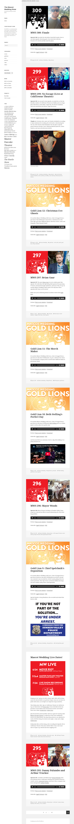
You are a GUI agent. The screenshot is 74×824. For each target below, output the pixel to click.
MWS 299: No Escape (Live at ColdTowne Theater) (46, 95)
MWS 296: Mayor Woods (43, 505)
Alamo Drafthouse (10, 106)
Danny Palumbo (56, 777)
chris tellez (6, 116)
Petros (15, 150)
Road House (7, 153)
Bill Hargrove (56, 380)
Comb (57, 242)
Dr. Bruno (60, 533)
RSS (46, 52)
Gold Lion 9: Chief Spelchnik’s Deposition (47, 569)
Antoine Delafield (34, 175)
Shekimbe (37, 243)
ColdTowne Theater (10, 118)
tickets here (50, 710)
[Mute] (59, 44)
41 (52, 812)
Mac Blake (6, 96)
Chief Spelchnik (8, 114)
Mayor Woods (37, 534)
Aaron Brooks (59, 174)
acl (4, 106)
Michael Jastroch (59, 175)
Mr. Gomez (6, 148)
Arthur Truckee (8, 109)
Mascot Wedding (44, 60)
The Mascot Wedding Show (10, 8)
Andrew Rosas (8, 108)
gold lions (6, 56)
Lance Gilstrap (9, 134)
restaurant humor (43, 781)
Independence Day (8, 129)
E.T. (8, 124)
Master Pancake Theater (8, 142)
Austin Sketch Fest (10, 111)
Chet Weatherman (9, 113)
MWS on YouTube (8, 87)
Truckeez (7, 166)
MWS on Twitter (7, 85)
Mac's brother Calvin (10, 136)
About (5, 20)
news (5, 58)
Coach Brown (12, 116)
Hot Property (8, 128)
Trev (11, 164)
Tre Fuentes (7, 164)
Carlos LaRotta (41, 175)
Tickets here (33, 720)
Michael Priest (7, 147)
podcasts (6, 60)
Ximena (6, 168)
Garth (6, 126)
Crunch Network (8, 123)
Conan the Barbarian (9, 119)
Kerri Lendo (7, 132)
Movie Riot (46, 707)
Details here (43, 710)
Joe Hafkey (47, 175)
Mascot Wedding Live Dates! (46, 657)
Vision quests (13, 166)
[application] (47, 44)
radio (5, 62)
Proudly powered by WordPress (37, 821)
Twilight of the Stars (38, 315)
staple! (5, 157)
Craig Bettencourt (12, 121)
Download (49, 48)
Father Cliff (11, 124)
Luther (16, 134)
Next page (68, 812)
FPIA (35, 803)
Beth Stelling (53, 423)
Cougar (6, 121)
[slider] (63, 44)
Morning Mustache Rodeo (46, 534)
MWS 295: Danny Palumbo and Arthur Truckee (47, 771)
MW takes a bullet (9, 150)
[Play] (32, 44)
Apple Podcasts (40, 52)
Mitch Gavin (13, 147)
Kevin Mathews (14, 132)
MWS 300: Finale (39, 32)
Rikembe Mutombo (9, 152)
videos (5, 64)
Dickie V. (14, 122)
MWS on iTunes (7, 83)
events (5, 54)
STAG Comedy (7, 98)
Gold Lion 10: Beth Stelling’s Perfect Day (46, 415)
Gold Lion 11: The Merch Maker (44, 350)
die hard (5, 124)
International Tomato (9, 131)
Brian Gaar (46, 282)
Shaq (12, 153)
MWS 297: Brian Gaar (42, 277)
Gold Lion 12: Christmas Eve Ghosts (46, 212)
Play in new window (40, 48)
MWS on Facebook (8, 81)
